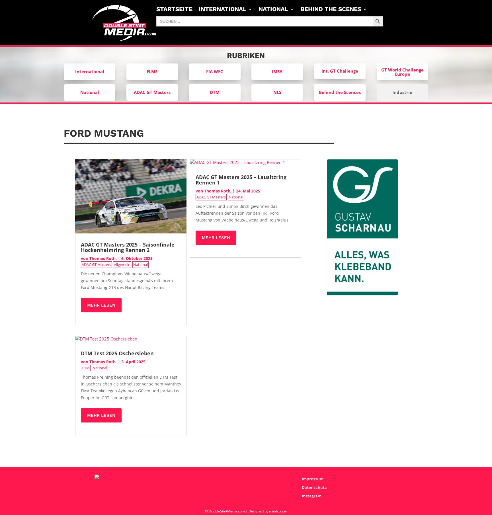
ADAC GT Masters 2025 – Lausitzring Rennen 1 (241, 180)
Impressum (312, 479)
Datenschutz (314, 487)
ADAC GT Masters (96, 264)
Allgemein (122, 264)
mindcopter (278, 511)
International (223, 10)
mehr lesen (101, 305)
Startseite (174, 10)
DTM (86, 367)
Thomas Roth (102, 258)
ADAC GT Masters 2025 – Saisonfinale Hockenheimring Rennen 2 (128, 247)
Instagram (311, 496)
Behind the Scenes (330, 10)
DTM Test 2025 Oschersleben (117, 353)
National (273, 10)
